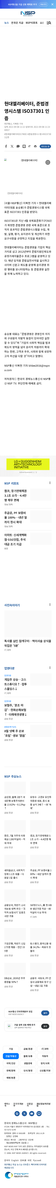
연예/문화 (10, 1070)
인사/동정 (28, 1070)
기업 (11, 1048)
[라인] (24, 146)
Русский (37, 1160)
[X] (12, 146)
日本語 (23, 1160)
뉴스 (6, 22)
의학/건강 (10, 1063)
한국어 (7, 1160)
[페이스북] (6, 146)
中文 (30, 1160)
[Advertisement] (28, 306)
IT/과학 (45, 1048)
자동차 (45, 1056)
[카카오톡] (18, 146)
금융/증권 (28, 1048)
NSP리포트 (32, 22)
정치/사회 (45, 1063)
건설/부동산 (10, 1056)
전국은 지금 (17, 22)
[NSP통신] (28, 13)
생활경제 (28, 1063)
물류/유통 (28, 1056)
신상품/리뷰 (45, 1070)
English (15, 1160)
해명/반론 (10, 1077)
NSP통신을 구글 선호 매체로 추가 (22, 4)
